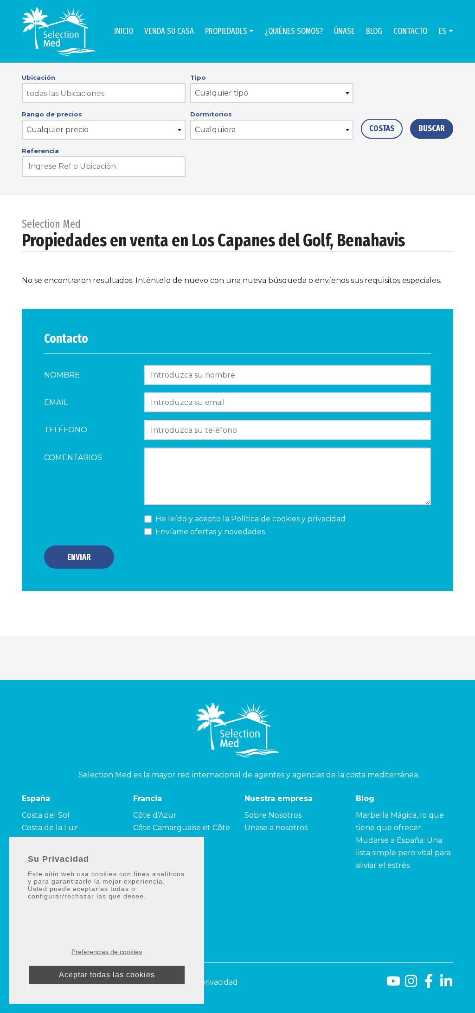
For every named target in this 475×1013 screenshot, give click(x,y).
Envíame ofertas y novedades (210, 531)
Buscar (431, 128)
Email (56, 402)
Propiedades (226, 31)
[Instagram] (411, 984)
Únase (344, 31)
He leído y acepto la (250, 518)
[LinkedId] (446, 984)
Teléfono (65, 429)
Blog (374, 31)
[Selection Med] (59, 31)
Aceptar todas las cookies (107, 975)
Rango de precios (52, 114)
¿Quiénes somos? (294, 31)
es (442, 31)
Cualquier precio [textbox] (57, 129)
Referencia (40, 150)
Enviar (79, 557)
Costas (381, 128)
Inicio (123, 31)
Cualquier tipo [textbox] (221, 93)
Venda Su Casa (169, 31)
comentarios (73, 457)
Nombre (62, 375)
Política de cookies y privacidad (288, 518)
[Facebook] (429, 984)
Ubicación (38, 77)
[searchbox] (104, 93)
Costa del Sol (46, 815)
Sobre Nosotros (273, 815)
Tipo (198, 77)
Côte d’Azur (155, 815)
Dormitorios (211, 114)
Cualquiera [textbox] (215, 129)
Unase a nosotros (276, 827)
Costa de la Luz (50, 827)
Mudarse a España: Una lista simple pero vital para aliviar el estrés (403, 853)
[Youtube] (393, 984)
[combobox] (104, 93)
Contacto (410, 31)
